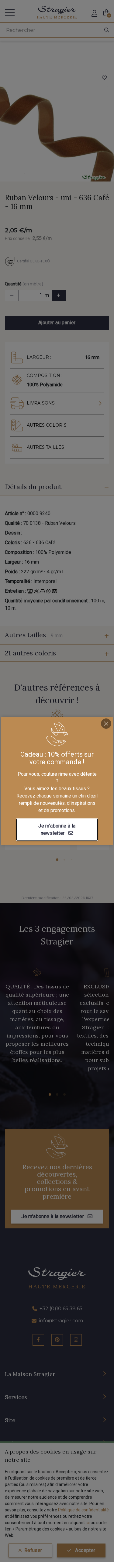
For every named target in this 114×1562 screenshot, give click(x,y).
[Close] (106, 723)
